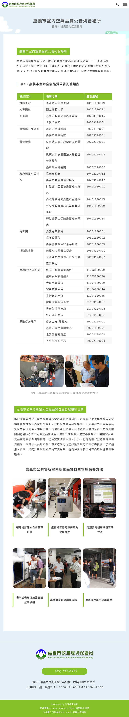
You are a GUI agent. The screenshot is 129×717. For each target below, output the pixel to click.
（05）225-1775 (65, 671)
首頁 (54, 26)
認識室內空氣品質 (71, 26)
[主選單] (125, 4)
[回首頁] (18, 4)
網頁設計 (73, 704)
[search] (118, 4)
